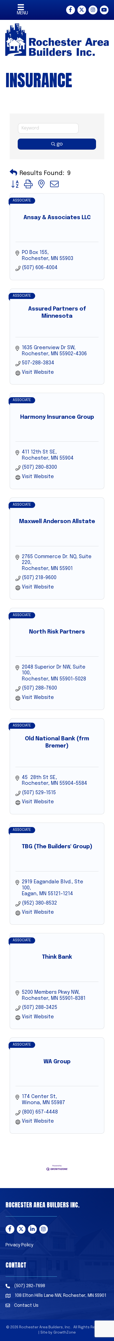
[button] (13, 173)
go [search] (59, 144)
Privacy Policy (19, 1245)
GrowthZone (64, 1332)
